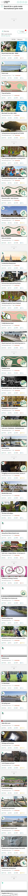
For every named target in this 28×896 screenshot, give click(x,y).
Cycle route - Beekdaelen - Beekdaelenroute (13, 428)
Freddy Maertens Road (7, 323)
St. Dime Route (5, 683)
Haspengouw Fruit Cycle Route (10, 408)
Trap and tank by (6, 93)
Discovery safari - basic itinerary (10, 198)
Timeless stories (6, 368)
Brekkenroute (5, 658)
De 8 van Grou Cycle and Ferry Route (11, 283)
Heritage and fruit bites (8, 743)
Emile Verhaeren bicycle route (9, 828)
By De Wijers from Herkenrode (9, 598)
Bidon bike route (6, 723)
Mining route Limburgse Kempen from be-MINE (14, 848)
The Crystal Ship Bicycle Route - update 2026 (13, 178)
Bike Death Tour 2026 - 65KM (9, 113)
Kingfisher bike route (7, 893)
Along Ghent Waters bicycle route (10, 533)
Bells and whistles (6, 238)
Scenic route (5, 73)
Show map (6, 31)
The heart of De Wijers (7, 513)
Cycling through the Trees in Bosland (11, 303)
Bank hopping (5, 448)
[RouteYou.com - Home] (7, 2)
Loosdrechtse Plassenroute (9, 263)
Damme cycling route (7, 618)
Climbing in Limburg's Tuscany (10, 578)
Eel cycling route (6, 703)
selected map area (5, 36)
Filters (23, 31)
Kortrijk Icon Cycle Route (8, 808)
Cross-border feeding (7, 788)
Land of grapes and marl (8, 763)
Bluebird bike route (7, 493)
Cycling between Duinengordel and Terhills (13, 133)
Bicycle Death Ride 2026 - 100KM (10, 53)
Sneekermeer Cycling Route (9, 868)
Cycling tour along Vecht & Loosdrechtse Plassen (14, 638)
